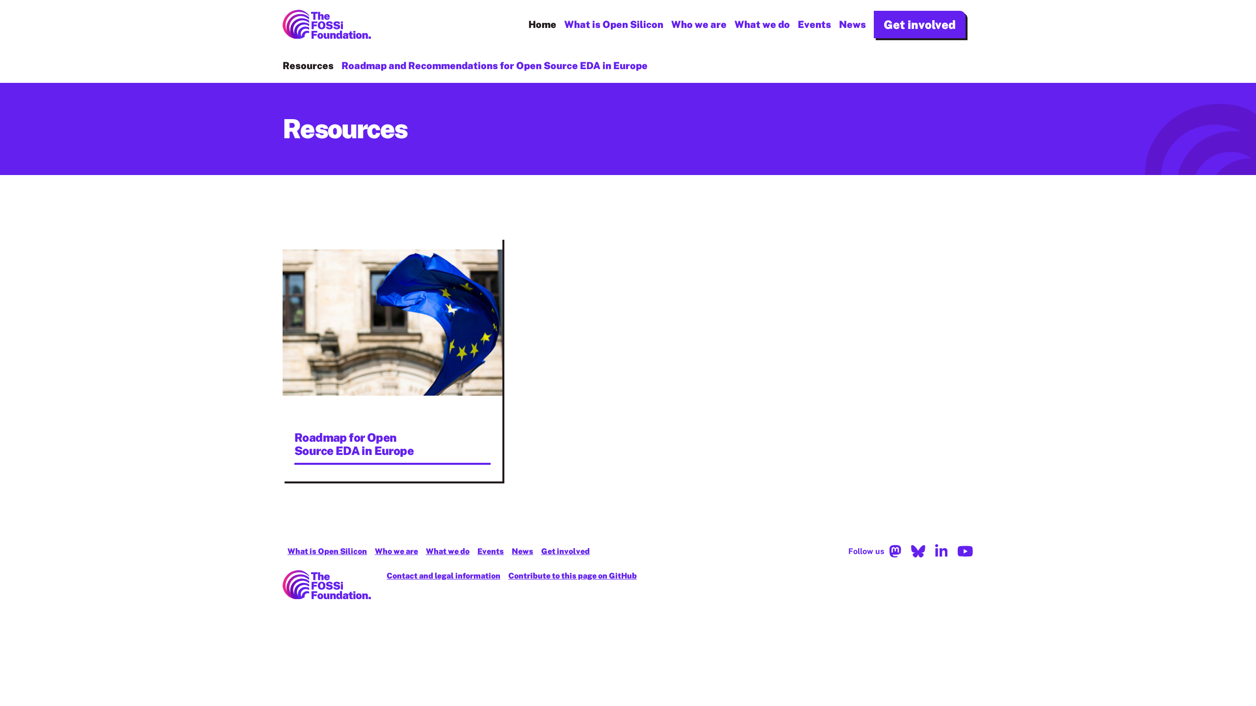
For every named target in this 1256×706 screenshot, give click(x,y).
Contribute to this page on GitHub (572, 575)
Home (542, 24)
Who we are (699, 24)
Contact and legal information (443, 575)
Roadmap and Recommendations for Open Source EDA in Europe (494, 66)
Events (814, 24)
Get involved (920, 24)
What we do (762, 24)
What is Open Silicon (613, 24)
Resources (308, 66)
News (852, 24)
